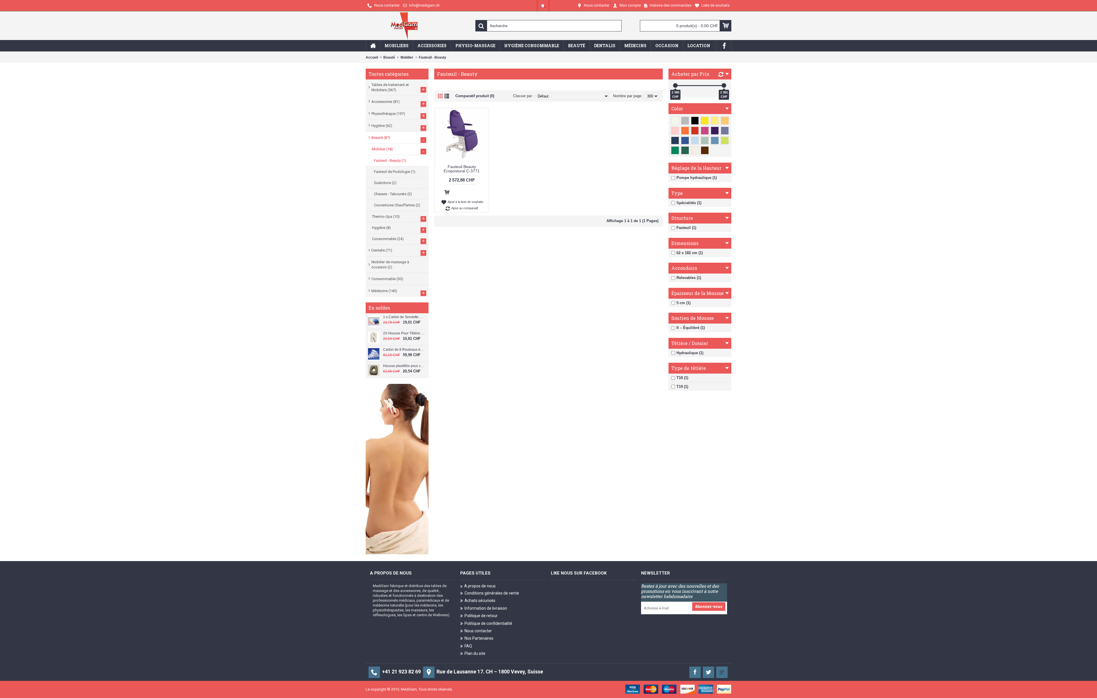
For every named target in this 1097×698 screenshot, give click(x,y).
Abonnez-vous (708, 606)
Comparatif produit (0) (474, 96)
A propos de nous (480, 586)
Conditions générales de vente (492, 593)
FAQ (468, 646)
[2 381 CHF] (724, 85)
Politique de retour (481, 615)
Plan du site (475, 653)
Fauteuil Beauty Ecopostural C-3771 (462, 168)
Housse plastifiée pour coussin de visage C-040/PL (404, 366)
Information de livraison (486, 608)
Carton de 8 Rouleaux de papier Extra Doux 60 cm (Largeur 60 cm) (404, 350)
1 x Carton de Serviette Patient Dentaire (404, 317)
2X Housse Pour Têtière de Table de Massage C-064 (404, 333)
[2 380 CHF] (675, 85)
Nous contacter (478, 631)
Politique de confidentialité (488, 623)
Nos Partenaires (479, 638)
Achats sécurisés (480, 600)
